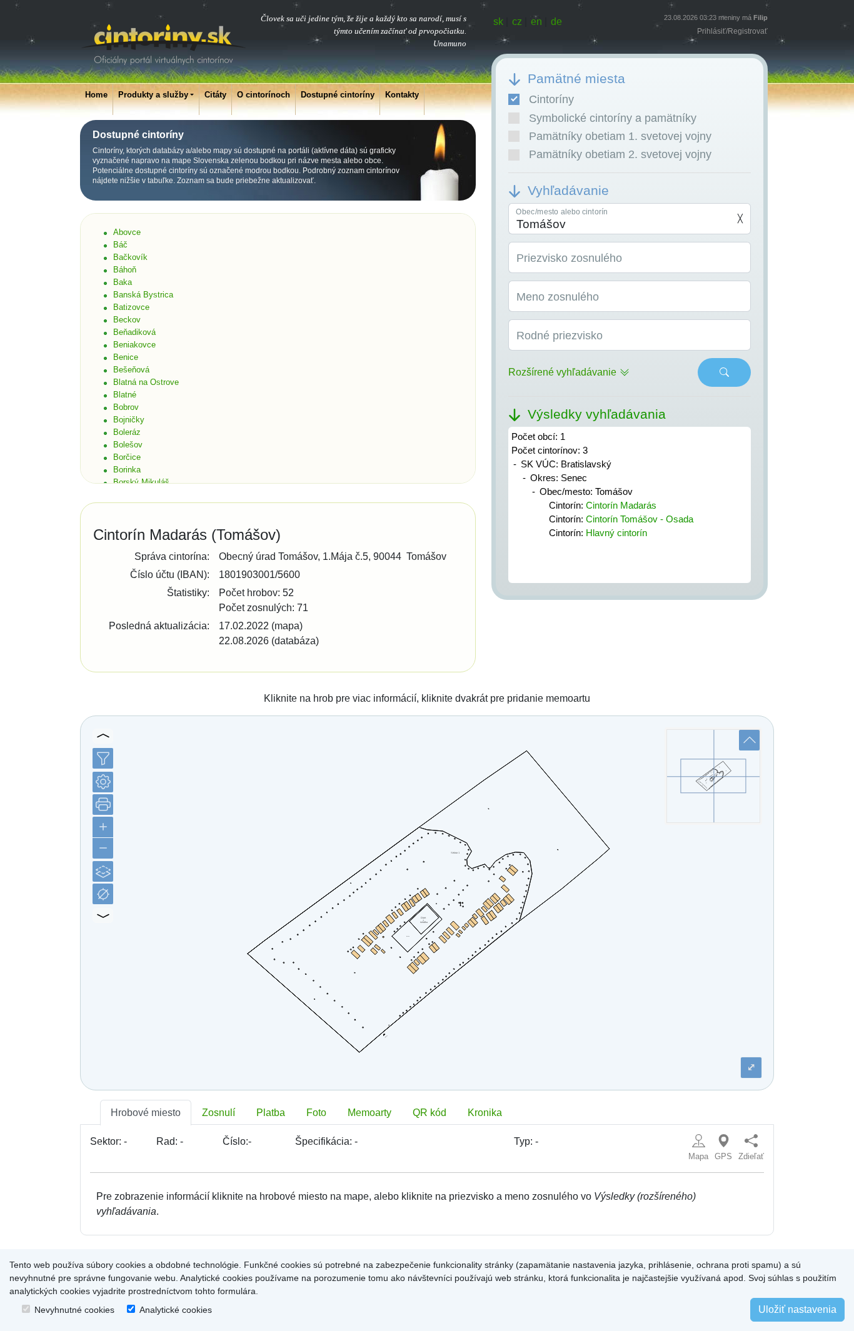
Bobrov (126, 407)
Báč (120, 244)
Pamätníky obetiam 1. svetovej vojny (620, 136)
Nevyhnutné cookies (74, 1310)
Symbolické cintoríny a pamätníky (612, 118)
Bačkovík (130, 257)
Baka (122, 282)
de (556, 21)
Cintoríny (551, 99)
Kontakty (402, 94)
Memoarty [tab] (369, 1112)
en (536, 21)
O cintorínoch (263, 94)
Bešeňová (131, 369)
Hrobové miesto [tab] (146, 1112)
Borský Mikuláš (141, 482)
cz (517, 21)
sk (498, 21)
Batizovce (131, 307)
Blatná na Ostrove (146, 382)
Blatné (124, 394)
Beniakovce (134, 344)
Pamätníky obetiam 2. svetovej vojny (620, 154)
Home (96, 94)
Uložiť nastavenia (797, 1309)
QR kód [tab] (429, 1112)
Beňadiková (134, 332)
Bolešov (128, 444)
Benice (125, 357)
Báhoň (124, 269)
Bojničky (128, 419)
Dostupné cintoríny (337, 94)
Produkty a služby (153, 94)
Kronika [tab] (485, 1112)
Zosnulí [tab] (218, 1112)
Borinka (127, 469)
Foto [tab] (316, 1112)
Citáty (215, 94)
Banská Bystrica (143, 294)
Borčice (127, 457)
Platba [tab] (270, 1112)
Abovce (127, 232)
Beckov (127, 319)
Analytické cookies (175, 1310)
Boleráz (127, 432)
